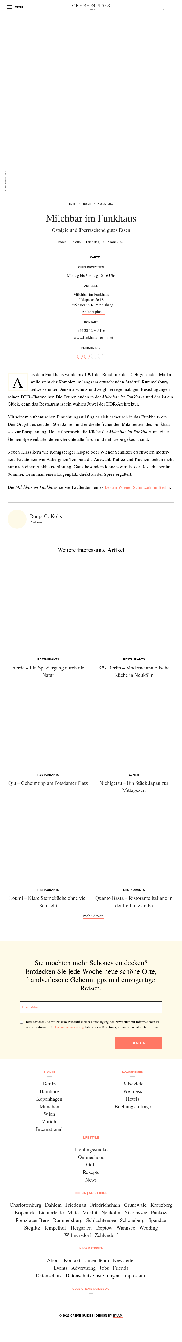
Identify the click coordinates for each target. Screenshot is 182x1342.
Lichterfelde (51, 1212)
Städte (49, 1071)
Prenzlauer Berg (32, 1219)
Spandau (157, 1219)
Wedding (148, 1227)
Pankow (159, 1212)
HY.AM (118, 1315)
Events (61, 1267)
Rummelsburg (67, 1219)
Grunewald (135, 1204)
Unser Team (96, 1260)
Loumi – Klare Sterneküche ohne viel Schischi (48, 901)
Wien (49, 1113)
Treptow (104, 1227)
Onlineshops (91, 1156)
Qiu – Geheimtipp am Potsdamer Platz (48, 782)
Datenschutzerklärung (69, 1027)
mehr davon (93, 915)
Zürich (49, 1121)
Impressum (134, 1275)
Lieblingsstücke (91, 1149)
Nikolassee (135, 1212)
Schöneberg (132, 1219)
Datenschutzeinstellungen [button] (92, 1275)
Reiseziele (133, 1083)
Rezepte (91, 1171)
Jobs (104, 1267)
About (53, 1260)
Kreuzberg (161, 1204)
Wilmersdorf (77, 1234)
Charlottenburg (25, 1204)
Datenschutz (49, 1275)
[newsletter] (109, 1301)
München (49, 1106)
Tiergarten (81, 1227)
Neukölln (110, 1212)
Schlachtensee (101, 1219)
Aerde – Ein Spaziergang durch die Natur (48, 671)
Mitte (73, 1212)
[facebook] (72, 1301)
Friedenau (75, 1204)
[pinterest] (97, 1301)
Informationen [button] (91, 1248)
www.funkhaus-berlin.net (93, 337)
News (91, 1179)
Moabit (89, 1212)
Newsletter (124, 1260)
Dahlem (53, 1204)
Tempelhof (55, 1227)
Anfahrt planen (93, 311)
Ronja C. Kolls (69, 241)
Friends (120, 1267)
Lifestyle (91, 1137)
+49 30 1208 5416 (91, 330)
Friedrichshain (105, 1204)
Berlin (49, 1083)
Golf (91, 1164)
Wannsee (125, 1227)
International (49, 1128)
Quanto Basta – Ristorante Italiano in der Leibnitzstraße (134, 901)
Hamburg (49, 1091)
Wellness (132, 1091)
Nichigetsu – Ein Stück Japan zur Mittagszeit (134, 786)
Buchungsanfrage (132, 1106)
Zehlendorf (106, 1234)
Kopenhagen (49, 1098)
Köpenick (25, 1212)
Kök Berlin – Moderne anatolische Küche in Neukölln (134, 671)
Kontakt (72, 1260)
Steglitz (32, 1227)
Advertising (83, 1267)
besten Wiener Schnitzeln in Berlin (137, 487)
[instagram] (85, 1301)
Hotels (133, 1098)
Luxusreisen (132, 1071)
